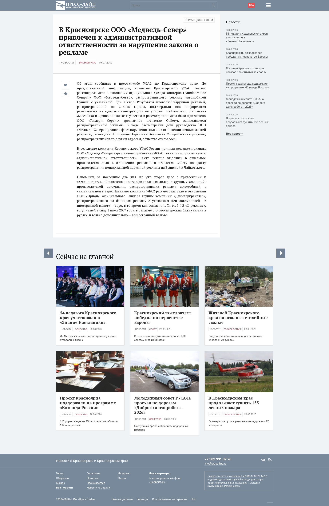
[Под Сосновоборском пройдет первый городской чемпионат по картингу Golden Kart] (280, 253)
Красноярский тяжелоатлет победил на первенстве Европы (247, 54)
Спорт (153, 328)
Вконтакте (263, 460)
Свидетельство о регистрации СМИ (227, 475)
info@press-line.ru (215, 463)
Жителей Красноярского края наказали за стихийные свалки (246, 70)
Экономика (87, 62)
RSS (270, 460)
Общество (81, 328)
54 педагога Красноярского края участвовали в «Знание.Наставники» (88, 317)
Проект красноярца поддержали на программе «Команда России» (247, 85)
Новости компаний (98, 487)
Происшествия (233, 328)
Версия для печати (199, 20)
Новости (67, 62)
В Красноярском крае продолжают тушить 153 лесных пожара (247, 122)
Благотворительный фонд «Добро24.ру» (165, 480)
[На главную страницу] (76, 5)
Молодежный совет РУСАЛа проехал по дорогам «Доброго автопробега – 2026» (245, 102)
